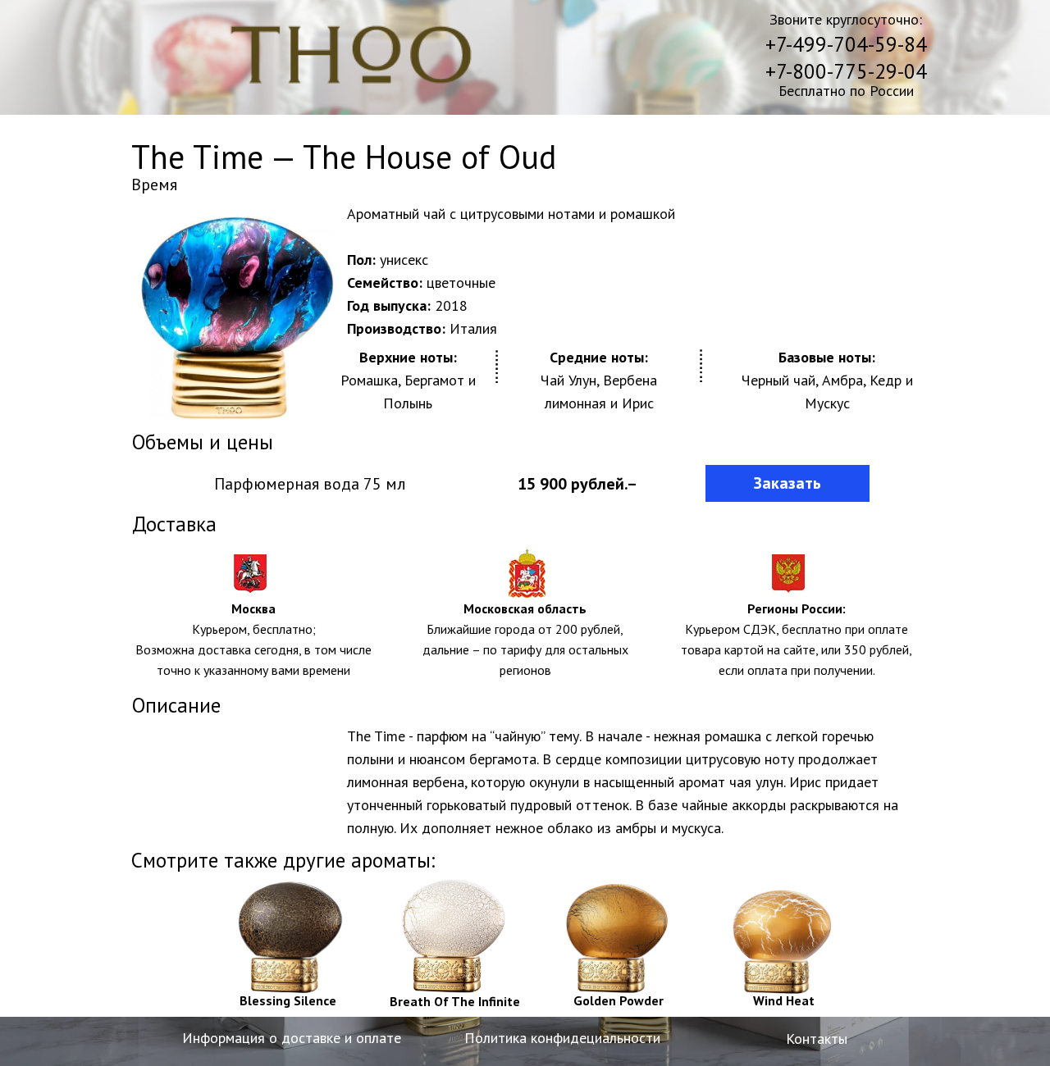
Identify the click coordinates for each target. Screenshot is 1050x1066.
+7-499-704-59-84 (846, 44)
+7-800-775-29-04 (846, 71)
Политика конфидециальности (562, 1037)
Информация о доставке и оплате (291, 1037)
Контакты (816, 1038)
